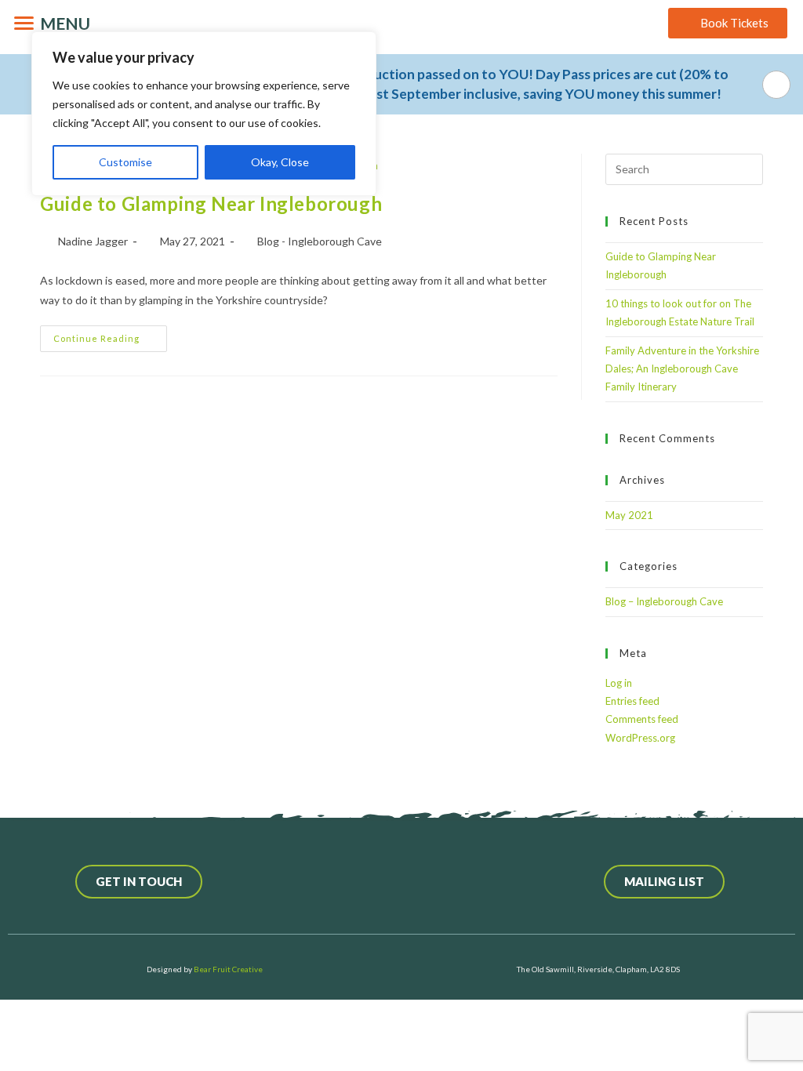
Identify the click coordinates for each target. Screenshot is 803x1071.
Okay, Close (280, 162)
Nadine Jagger (93, 241)
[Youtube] (436, 882)
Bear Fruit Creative (228, 969)
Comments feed (641, 719)
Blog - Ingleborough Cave (319, 241)
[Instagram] (401, 882)
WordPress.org (640, 738)
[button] (401, 84)
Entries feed (632, 701)
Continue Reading (110, 334)
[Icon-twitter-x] (366, 882)
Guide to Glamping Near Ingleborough (211, 203)
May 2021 (629, 515)
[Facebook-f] (331, 882)
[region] (203, 113)
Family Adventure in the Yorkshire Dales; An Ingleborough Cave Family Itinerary (682, 369)
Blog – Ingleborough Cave (664, 601)
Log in (618, 683)
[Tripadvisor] (472, 882)
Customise (125, 162)
